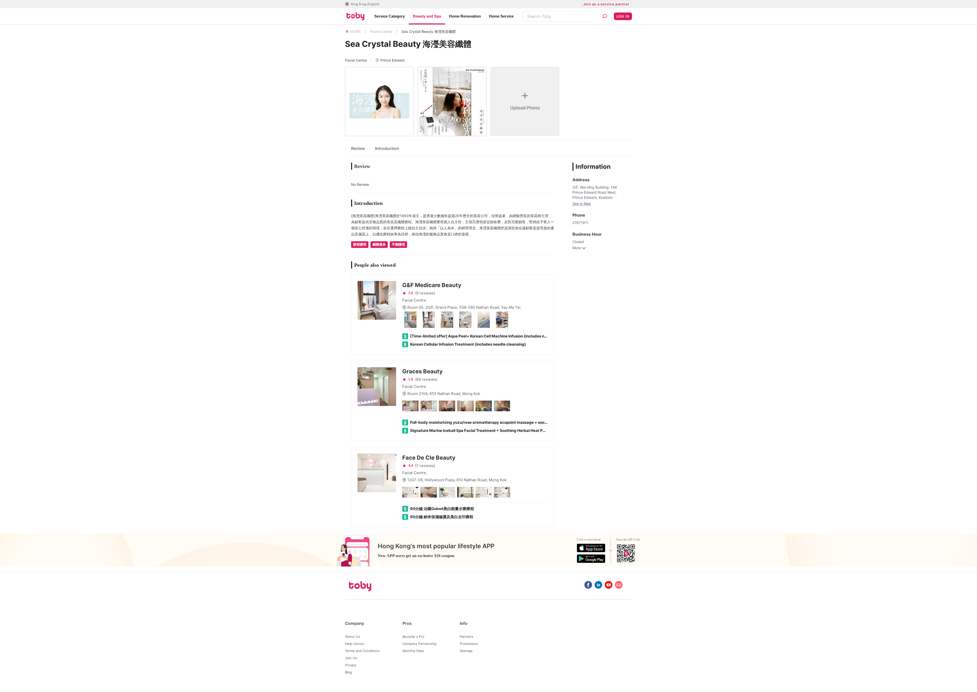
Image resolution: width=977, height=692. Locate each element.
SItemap (466, 651)
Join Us (351, 658)
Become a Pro (413, 636)
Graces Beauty (422, 371)
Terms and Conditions (362, 651)
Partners (466, 636)
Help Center (354, 644)
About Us (352, 636)
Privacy (350, 665)
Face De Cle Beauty (428, 457)
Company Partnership (420, 644)
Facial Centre (381, 31)
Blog (348, 672)
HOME (355, 32)
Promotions (469, 644)
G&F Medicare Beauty (431, 285)
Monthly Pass (413, 651)
